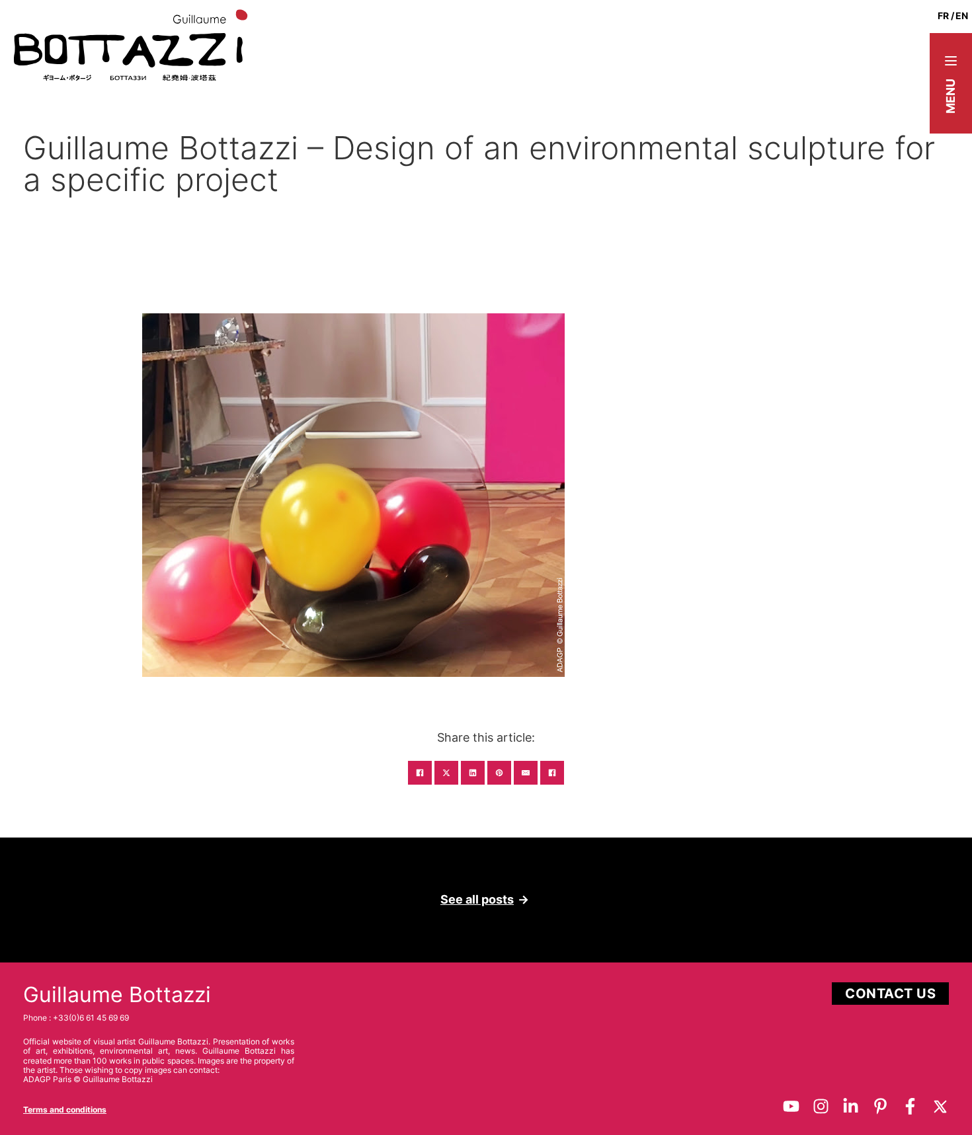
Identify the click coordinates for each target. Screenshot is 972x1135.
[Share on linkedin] (473, 773)
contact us (890, 993)
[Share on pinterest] (499, 773)
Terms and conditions (64, 1110)
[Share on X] (446, 773)
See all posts (477, 899)
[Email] (526, 773)
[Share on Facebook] (420, 773)
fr (943, 15)
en (961, 15)
